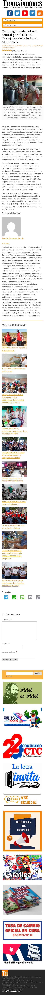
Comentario (7, 619)
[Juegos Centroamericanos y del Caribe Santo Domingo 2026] (22, 729)
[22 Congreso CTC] (22, 758)
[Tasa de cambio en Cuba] (22, 939)
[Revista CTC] (22, 914)
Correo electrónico (9, 652)
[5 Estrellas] (11, 50)
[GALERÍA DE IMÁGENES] (22, 879)
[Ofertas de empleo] (22, 831)
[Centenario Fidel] (22, 703)
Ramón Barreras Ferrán (13, 238)
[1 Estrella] (3, 50)
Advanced (9, 676)
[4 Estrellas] (9, 50)
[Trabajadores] (5, 973)
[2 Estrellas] (5, 50)
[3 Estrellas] (7, 50)
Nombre (5, 643)
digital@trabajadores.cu (12, 991)
